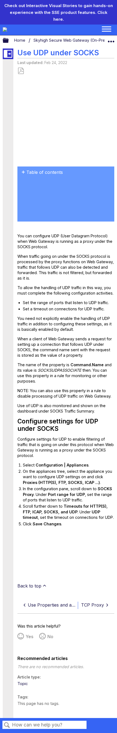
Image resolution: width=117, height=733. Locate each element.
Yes (29, 636)
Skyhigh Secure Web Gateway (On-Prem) (72, 40)
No (50, 636)
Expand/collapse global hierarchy (9, 40)
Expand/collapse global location (111, 39)
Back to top (29, 586)
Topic (22, 683)
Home (20, 40)
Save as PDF (21, 71)
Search (7, 725)
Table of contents (44, 172)
